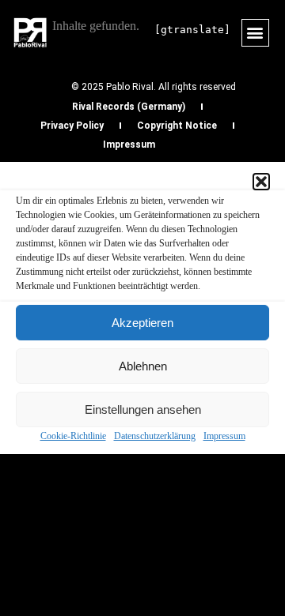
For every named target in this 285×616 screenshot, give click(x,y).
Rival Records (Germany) (128, 106)
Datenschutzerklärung (155, 435)
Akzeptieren (142, 322)
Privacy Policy (72, 125)
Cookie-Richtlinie (73, 435)
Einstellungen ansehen (143, 409)
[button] (261, 182)
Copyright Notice (177, 125)
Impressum (224, 435)
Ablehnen (143, 366)
